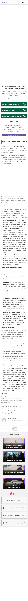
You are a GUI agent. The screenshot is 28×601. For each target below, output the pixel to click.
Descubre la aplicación (14, 135)
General (15, 429)
